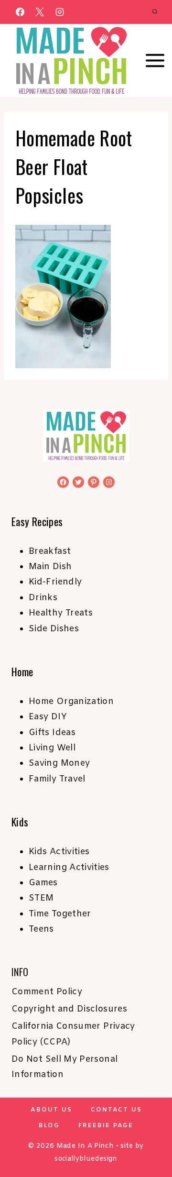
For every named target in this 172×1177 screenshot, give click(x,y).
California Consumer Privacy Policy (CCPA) (73, 1034)
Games (43, 883)
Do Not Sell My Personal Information (64, 1067)
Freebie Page (105, 1126)
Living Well (52, 748)
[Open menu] (155, 61)
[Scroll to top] (149, 1139)
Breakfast (50, 551)
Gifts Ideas (52, 732)
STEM (41, 898)
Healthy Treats (61, 613)
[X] (39, 12)
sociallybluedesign (85, 1159)
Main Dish (50, 566)
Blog (49, 1126)
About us (51, 1110)
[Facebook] (20, 12)
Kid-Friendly (55, 582)
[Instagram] (59, 12)
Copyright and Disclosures (69, 1009)
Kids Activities (59, 852)
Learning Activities (69, 867)
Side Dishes (54, 629)
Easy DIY (48, 717)
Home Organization (71, 701)
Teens (41, 929)
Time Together (60, 914)
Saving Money (59, 763)
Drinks (43, 598)
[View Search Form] (155, 12)
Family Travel (57, 779)
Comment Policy (46, 992)
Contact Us (116, 1110)
